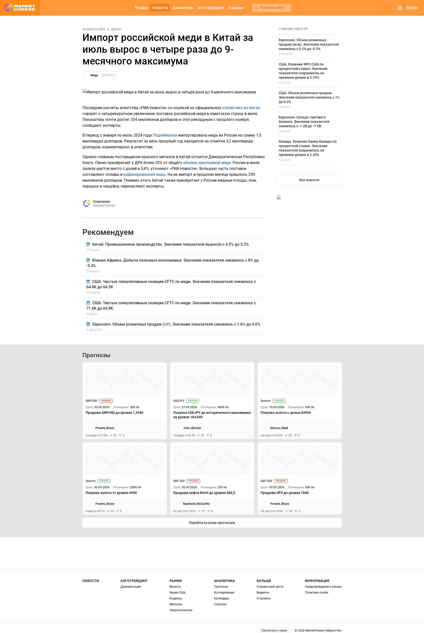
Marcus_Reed (279, 428)
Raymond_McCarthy (196, 504)
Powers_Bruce (104, 428)
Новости (90, 581)
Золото (266, 401)
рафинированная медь (144, 174)
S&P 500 (179, 481)
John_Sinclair (192, 428)
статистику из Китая (241, 107)
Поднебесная (165, 135)
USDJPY (178, 401)
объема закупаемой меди (207, 162)
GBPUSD (91, 401)
